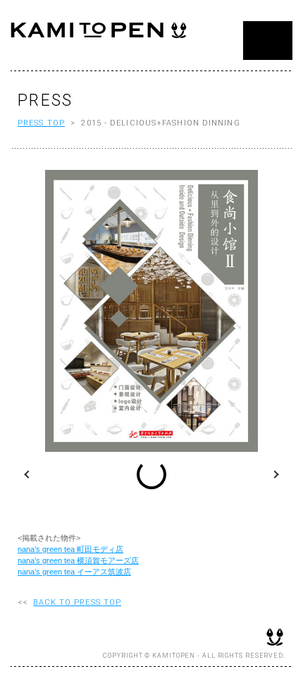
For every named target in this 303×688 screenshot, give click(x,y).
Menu (267, 40)
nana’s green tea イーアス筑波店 (74, 571)
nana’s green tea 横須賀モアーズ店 (78, 560)
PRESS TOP (41, 123)
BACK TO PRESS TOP (77, 602)
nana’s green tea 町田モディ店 (70, 549)
